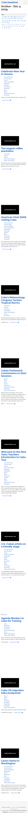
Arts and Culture (7, 78)
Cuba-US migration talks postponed (12, 691)
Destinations (7, 83)
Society (5, 91)
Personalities (7, 95)
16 (4, 26)
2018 (18, 18)
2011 (20, 16)
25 (21, 26)
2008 (11, 16)
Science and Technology (9, 159)
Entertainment (7, 87)
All (3, 16)
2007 (8, 16)
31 (10, 28)
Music (5, 90)
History (5, 380)
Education (6, 85)
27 (2, 28)
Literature (6, 477)
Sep (25, 20)
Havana (5, 379)
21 (14, 26)
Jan (5, 20)
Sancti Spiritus (7, 310)
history (5, 382)
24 (19, 26)
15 (2, 26)
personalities (7, 236)
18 (8, 26)
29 (6, 28)
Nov (5, 22)
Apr (12, 20)
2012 (24, 16)
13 (22, 24)
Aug (22, 20)
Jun (18, 20)
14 (24, 24)
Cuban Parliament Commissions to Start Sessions (13, 373)
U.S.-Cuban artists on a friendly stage (13, 545)
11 (18, 24)
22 (16, 26)
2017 (15, 18)
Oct (3, 22)
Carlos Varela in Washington (10, 762)
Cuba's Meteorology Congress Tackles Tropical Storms (13, 300)
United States (7, 237)
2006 (5, 16)
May (15, 20)
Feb (7, 20)
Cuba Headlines (9, 2)
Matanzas (6, 232)
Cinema (5, 553)
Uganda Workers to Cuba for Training (12, 619)
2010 (17, 16)
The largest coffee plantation (12, 149)
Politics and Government (9, 390)
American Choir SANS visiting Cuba (13, 218)
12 (20, 24)
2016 (12, 18)
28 (4, 28)
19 (10, 26)
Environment (7, 154)
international (7, 88)
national (6, 157)
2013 (3, 18)
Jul (20, 20)
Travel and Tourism (8, 77)
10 (16, 24)
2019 (21, 18)
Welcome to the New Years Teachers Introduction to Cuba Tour (13, 455)
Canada (5, 80)
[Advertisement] (14, 44)
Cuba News (23, 807)
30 (8, 28)
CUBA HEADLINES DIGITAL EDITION (15, 811)
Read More (6, 100)
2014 (6, 18)
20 (12, 26)
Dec (8, 22)
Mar (10, 20)
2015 (9, 18)
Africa (5, 624)
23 (17, 26)
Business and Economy (9, 93)
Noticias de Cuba (6, 807)
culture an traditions (8, 226)
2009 (14, 16)
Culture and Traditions (9, 82)
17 (6, 26)
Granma (6, 155)
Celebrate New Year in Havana (13, 72)
